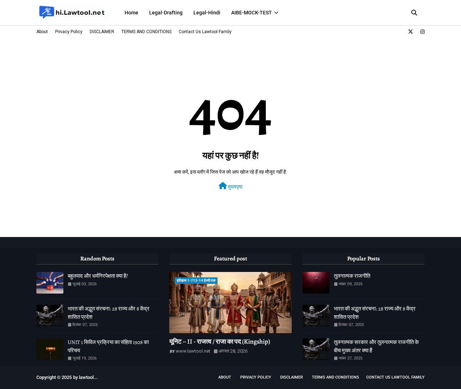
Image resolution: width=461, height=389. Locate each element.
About (42, 31)
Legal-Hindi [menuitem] (206, 12)
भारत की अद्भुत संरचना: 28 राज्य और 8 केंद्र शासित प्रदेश (108, 313)
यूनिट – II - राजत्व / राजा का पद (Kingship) (219, 341)
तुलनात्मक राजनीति (352, 276)
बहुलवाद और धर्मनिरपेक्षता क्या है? (98, 276)
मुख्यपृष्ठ (234, 186)
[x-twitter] (410, 32)
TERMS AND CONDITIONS (146, 31)
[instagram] (422, 32)
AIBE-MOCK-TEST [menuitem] (251, 12)
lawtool (86, 377)
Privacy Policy (68, 31)
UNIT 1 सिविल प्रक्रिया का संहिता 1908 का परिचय (108, 346)
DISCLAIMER (102, 31)
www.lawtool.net (193, 351)
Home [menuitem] (131, 12)
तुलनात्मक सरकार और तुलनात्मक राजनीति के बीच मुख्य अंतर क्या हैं (376, 346)
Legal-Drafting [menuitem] (166, 12)
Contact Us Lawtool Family (205, 31)
